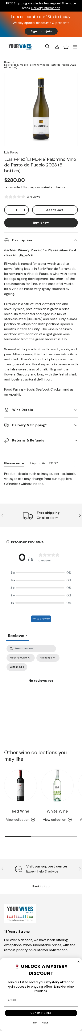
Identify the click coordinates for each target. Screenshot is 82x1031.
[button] (66, 46)
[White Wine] (57, 786)
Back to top (41, 886)
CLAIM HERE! (41, 1013)
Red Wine (20, 811)
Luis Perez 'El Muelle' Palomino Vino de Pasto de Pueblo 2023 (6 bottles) (40, 66)
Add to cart (54, 210)
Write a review (41, 618)
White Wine (57, 811)
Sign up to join (41, 31)
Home (7, 62)
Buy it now (41, 223)
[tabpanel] (41, 478)
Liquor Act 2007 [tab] (44, 463)
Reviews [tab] (18, 635)
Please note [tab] (14, 463)
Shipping (28, 187)
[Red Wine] (20, 786)
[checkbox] (17, 667)
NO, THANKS (41, 1023)
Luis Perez (11, 152)
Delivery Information (45, 8)
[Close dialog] (78, 962)
